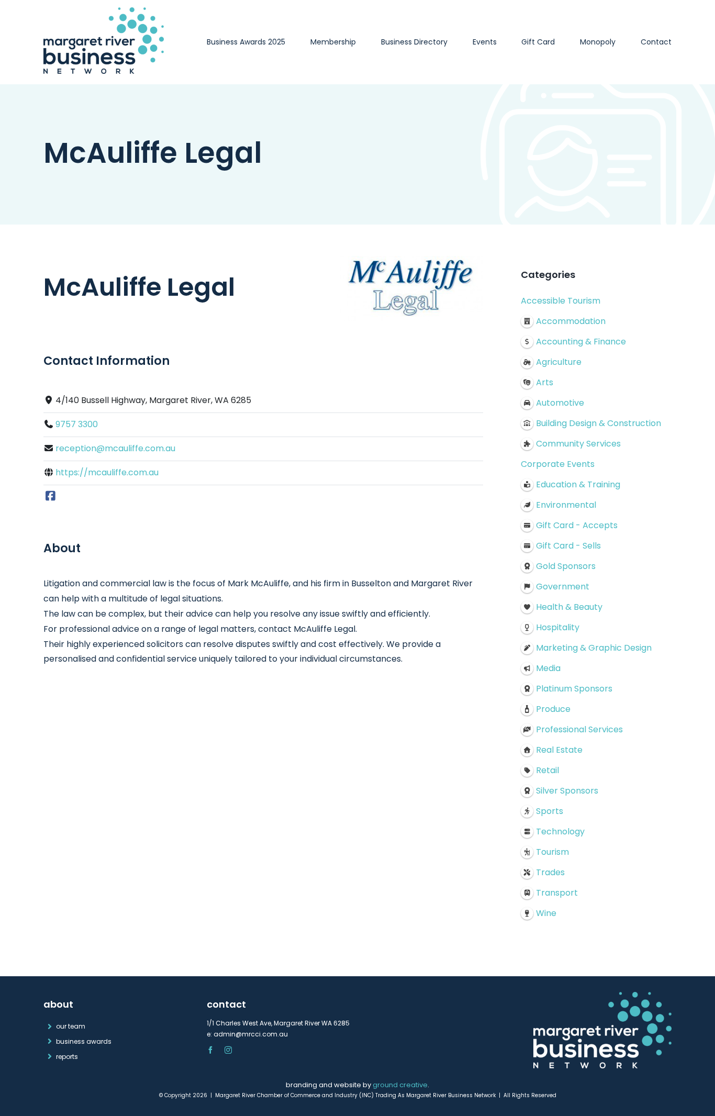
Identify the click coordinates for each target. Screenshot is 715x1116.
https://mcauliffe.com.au (107, 472)
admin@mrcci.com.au (251, 1034)
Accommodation (571, 321)
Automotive (560, 403)
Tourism (552, 852)
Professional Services (579, 729)
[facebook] (210, 1050)
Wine (546, 913)
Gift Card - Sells (568, 546)
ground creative (400, 1085)
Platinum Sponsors (574, 689)
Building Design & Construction (598, 423)
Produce (553, 709)
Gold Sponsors (566, 566)
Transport (557, 893)
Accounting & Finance (581, 342)
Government (562, 587)
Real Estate (559, 750)
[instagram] (228, 1050)
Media (548, 668)
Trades (550, 872)
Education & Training (578, 484)
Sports (549, 811)
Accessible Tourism (560, 301)
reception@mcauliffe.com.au (115, 448)
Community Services (578, 444)
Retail (547, 770)
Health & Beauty (569, 607)
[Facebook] (50, 496)
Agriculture (559, 362)
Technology (560, 831)
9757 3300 (76, 424)
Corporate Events (558, 464)
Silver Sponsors (567, 791)
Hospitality (557, 627)
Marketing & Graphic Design (594, 648)
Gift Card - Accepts (577, 525)
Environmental (566, 505)
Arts (544, 382)
